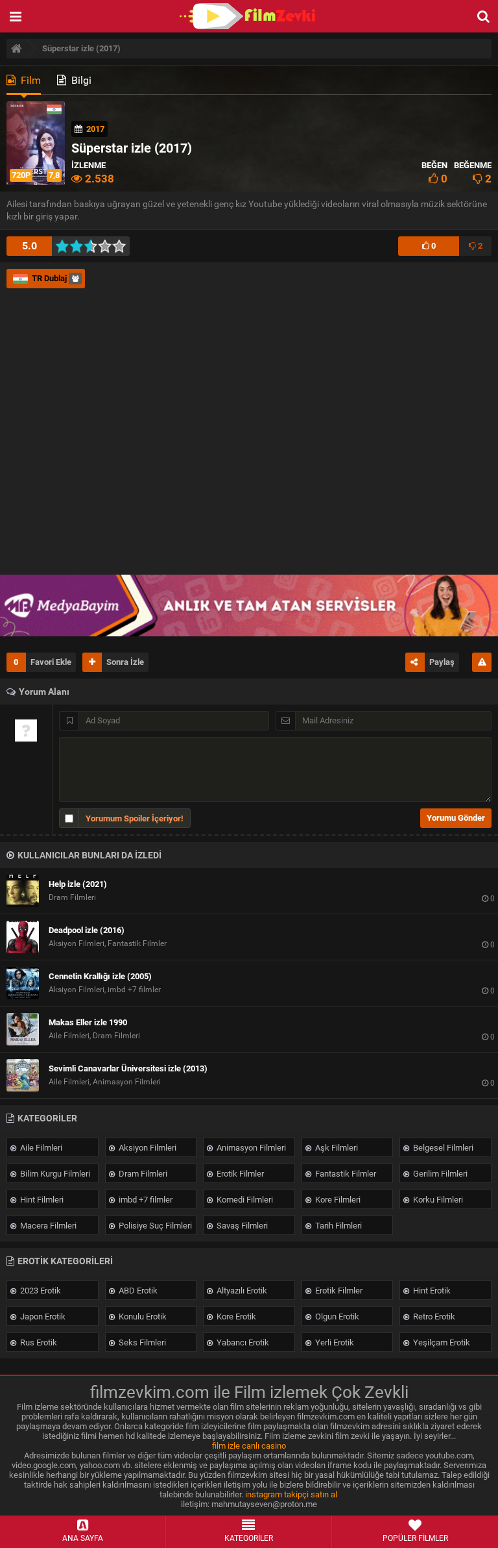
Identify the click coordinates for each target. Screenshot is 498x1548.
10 (122, 246)
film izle (226, 1446)
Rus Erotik (37, 1342)
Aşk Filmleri (335, 1148)
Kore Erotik (235, 1316)
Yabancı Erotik (242, 1342)
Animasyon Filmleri (250, 1148)
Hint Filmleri (41, 1200)
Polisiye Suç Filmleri (154, 1225)
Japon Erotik (41, 1316)
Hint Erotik (431, 1290)
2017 (95, 129)
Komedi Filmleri (244, 1200)
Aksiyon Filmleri (146, 1148)
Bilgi (80, 80)
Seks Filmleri (141, 1342)
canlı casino (264, 1446)
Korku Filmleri (437, 1200)
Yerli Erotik (333, 1342)
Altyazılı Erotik (241, 1290)
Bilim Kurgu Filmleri (54, 1174)
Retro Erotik (433, 1316)
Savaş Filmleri (241, 1225)
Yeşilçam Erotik (440, 1342)
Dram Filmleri (142, 1174)
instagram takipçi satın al (291, 1494)
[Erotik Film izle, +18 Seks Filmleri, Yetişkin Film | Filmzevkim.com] (249, 16)
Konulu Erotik (142, 1316)
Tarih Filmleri (337, 1225)
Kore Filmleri (337, 1200)
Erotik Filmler (239, 1174)
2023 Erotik (39, 1290)
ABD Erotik (137, 1290)
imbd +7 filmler (144, 1200)
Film (29, 80)
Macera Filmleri (47, 1225)
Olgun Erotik (336, 1316)
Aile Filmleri (40, 1148)
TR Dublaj (49, 278)
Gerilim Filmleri (439, 1174)
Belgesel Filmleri (442, 1148)
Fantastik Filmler (344, 1174)
